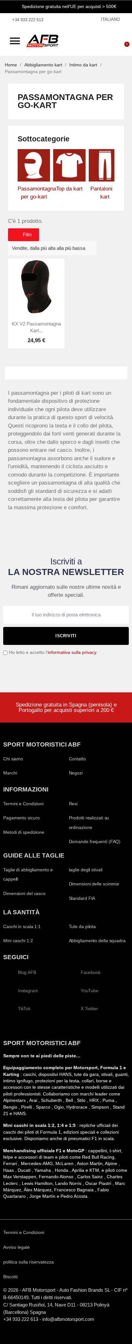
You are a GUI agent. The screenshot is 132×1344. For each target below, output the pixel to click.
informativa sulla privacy (72, 652)
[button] (14, 40)
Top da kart (69, 189)
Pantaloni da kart (105, 193)
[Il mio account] (104, 41)
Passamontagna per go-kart (34, 193)
